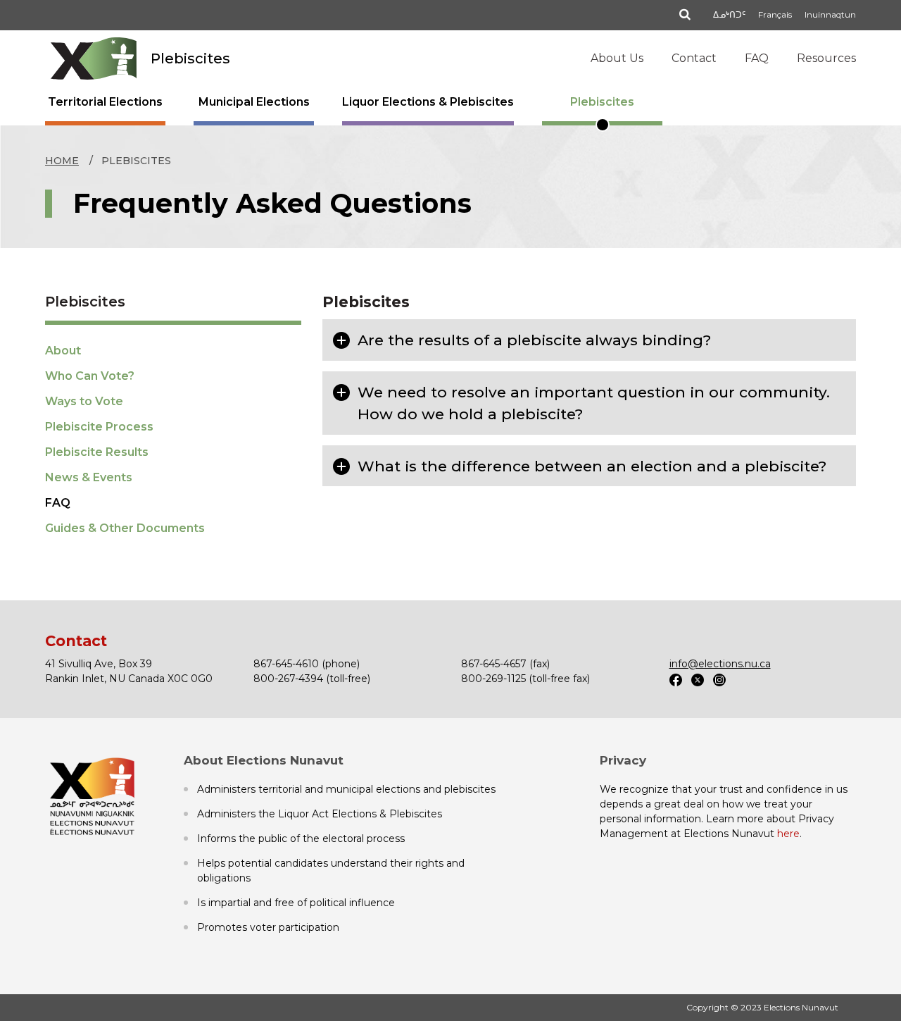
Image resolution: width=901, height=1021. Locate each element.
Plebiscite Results (97, 452)
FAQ (757, 58)
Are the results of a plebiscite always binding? (534, 340)
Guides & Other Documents (125, 528)
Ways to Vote (84, 401)
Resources (826, 58)
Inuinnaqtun (830, 14)
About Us (617, 58)
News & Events (88, 477)
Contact (694, 58)
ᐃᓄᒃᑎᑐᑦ (729, 14)
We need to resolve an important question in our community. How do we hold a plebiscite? (594, 403)
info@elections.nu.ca (720, 663)
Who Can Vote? (89, 376)
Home (62, 160)
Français (775, 14)
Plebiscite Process (99, 426)
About (63, 350)
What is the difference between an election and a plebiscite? (592, 466)
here (788, 833)
